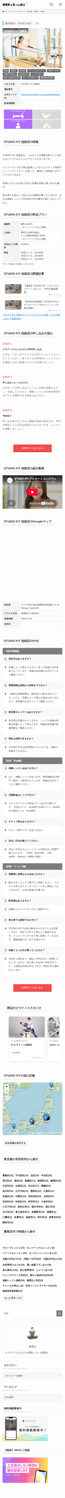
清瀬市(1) (51, 1212)
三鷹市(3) (7, 1217)
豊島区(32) (8, 1175)
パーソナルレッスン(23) (15, 1253)
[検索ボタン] (51, 4)
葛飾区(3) (46, 1185)
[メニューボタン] (60, 4)
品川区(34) (8, 1191)
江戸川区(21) (21, 1191)
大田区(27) (48, 1196)
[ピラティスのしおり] (14, 4)
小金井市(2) (47, 1201)
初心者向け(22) (10, 1270)
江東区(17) (48, 1191)
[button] (31, 1122)
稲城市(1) (30, 1217)
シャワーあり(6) (44, 1270)
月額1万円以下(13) (12, 1259)
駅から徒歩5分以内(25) (41, 1275)
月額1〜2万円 (53, 71)
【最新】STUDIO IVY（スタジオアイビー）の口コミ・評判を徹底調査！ (41, 288)
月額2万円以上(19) (52, 1259)
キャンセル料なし (30, 78)
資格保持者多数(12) (12, 1291)
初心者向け (23, 74)
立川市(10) (8, 1212)
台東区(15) (20, 1185)
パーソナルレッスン (36, 71)
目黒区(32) (8, 1196)
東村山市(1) (23, 1206)
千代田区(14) (21, 1175)
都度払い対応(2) (35, 1280)
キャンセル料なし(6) (13, 1285)
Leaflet (34, 1134)
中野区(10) (20, 1196)
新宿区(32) (43, 1180)
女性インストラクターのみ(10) (41, 1285)
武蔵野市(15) (38, 1212)
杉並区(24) (20, 1201)
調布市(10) (8, 1222)
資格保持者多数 (47, 78)
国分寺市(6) (37, 1206)
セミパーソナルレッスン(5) (40, 1247)
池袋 (6, 71)
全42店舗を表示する (15, 1143)
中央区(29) (46, 1175)
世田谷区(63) (34, 1196)
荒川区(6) (7, 1180)
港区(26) (18, 1180)
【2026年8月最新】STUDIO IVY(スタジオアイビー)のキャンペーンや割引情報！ (41, 304)
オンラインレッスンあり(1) (43, 1253)
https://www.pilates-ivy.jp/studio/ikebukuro (40, 94)
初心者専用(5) (27, 1270)
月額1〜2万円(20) (32, 1259)
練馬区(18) (55, 1180)
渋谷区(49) (8, 1201)
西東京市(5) (55, 1217)
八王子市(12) (9, 1206)
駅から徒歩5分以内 (12, 78)
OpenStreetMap (46, 1134)
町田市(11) (33, 1201)
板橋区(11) (30, 1180)
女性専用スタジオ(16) (14, 1264)
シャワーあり (37, 74)
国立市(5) (50, 1206)
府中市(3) (42, 1217)
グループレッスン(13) (14, 1247)
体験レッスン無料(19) (14, 1280)
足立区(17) (33, 1185)
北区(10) (35, 1175)
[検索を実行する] (59, 1313)
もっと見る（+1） (13, 1297)
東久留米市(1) (22, 1212)
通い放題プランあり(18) (39, 1264)
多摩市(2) (19, 1217)
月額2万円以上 (10, 74)
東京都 (22, 71)
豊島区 (13, 71)
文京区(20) (8, 1185)
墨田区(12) (36, 1191)
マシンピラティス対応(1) (15, 1275)
